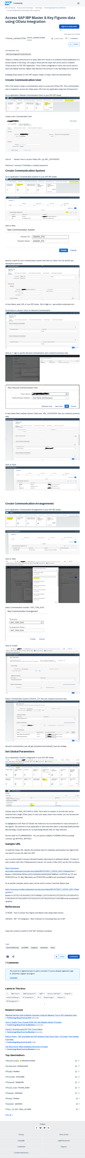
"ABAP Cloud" (15, 994)
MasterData (44, 947)
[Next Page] (44, 1004)
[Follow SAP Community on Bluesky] (40, 1128)
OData (53, 947)
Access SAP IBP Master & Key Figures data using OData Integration (40, 20)
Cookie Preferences (21, 1153)
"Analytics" (60, 997)
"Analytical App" (48, 997)
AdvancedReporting (12, 947)
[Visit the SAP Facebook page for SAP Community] (36, 1128)
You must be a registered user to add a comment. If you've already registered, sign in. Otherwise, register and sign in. (41, 972)
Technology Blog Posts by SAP (19, 1018)
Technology (38, 8)
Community (18, 3)
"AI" (38, 997)
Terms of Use (63, 1134)
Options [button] (60, 30)
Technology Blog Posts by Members (55, 8)
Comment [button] (74, 957)
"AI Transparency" (28, 997)
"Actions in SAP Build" (53, 994)
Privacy (21, 1134)
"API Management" (11, 1001)
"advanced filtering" (12, 997)
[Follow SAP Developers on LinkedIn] (48, 1128)
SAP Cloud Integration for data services (18, 54)
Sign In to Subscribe (69, 26)
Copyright (21, 1140)
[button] (70, 44)
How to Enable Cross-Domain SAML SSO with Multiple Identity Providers (33, 1022)
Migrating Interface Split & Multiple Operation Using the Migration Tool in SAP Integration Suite (41, 1015)
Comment (13, 978)
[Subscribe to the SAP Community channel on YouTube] (44, 1128)
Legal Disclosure (64, 1140)
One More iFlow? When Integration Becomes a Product (26, 1047)
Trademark (21, 1147)
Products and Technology (25, 8)
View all (8, 1115)
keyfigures (34, 947)
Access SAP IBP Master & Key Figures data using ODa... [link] (23, 10)
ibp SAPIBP (25, 947)
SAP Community (10, 8)
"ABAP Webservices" (29, 994)
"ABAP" (41, 994)
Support (64, 1147)
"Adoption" (67, 994)
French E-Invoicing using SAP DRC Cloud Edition (23, 1029)
